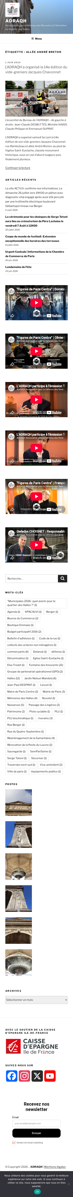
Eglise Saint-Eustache (48, 658)
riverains (45, 718)
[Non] (68, 1184)
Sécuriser (39, 758)
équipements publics (46, 771)
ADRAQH (16, 20)
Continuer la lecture (17, 167)
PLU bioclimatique (20, 718)
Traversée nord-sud (21, 764)
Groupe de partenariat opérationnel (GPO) (35, 671)
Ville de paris (17, 771)
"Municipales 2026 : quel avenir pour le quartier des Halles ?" (31, 603)
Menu (38, 38)
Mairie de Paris (54, 691)
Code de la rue (49, 638)
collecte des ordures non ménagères (31, 645)
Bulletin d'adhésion (21, 638)
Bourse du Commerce (22, 618)
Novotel (48, 698)
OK (37, 1191)
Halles (13, 678)
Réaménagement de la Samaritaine (31, 738)
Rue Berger (16, 724)
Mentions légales (55, 1166)
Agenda (13, 611)
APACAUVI (33, 611)
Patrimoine (16, 711)
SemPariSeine (40, 751)
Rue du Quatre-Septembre (25, 731)
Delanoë (40, 651)
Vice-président (51, 764)
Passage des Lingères (44, 705)
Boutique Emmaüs (20, 625)
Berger (52, 611)
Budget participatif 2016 (24, 631)
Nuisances (15, 705)
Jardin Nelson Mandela (40, 678)
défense (58, 651)
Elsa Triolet (15, 665)
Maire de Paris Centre (22, 691)
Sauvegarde (16, 751)
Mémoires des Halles (22, 698)
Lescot (46, 685)
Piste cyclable (39, 711)
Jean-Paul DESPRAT (21, 685)
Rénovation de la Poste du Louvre (29, 744)
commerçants (18, 651)
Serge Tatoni (17, 758)
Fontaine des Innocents (46, 665)
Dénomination (17, 658)
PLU (59, 711)
